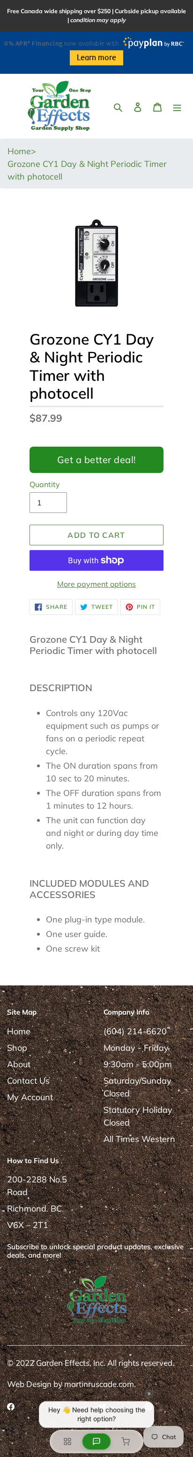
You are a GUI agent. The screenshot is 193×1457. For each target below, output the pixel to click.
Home (18, 1031)
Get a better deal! (96, 459)
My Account (30, 1097)
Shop (17, 1047)
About (18, 1064)
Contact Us (28, 1080)
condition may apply (98, 20)
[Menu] (177, 106)
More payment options (96, 584)
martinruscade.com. (100, 1384)
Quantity (45, 484)
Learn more (96, 58)
